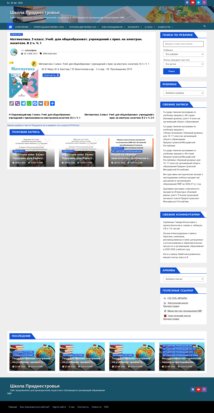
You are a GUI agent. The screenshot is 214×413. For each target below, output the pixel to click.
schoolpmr (31, 50)
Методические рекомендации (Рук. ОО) (179, 349)
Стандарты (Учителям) (23, 355)
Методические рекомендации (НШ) (127, 151)
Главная (12, 407)
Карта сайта (59, 407)
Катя (165, 254)
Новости (164, 27)
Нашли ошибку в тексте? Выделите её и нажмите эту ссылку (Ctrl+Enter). (43, 125)
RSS (106, 407)
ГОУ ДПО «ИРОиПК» (177, 298)
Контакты (83, 407)
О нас (149, 27)
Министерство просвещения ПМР (185, 311)
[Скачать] (51, 75)
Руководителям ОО (83, 27)
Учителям (22, 27)
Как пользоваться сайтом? (35, 407)
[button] (205, 26)
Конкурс (134, 27)
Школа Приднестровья (35, 12)
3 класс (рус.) (16, 34)
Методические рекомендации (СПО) (178, 352)
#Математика (50, 53)
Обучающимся (112, 27)
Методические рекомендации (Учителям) (180, 355)
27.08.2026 (20, 367)
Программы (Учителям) (23, 352)
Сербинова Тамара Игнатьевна (179, 222)
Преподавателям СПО (49, 27)
